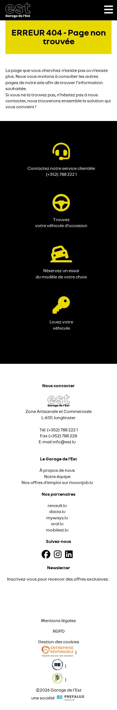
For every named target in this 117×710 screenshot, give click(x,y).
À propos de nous (57, 470)
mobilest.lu (57, 530)
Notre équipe (57, 477)
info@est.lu (64, 442)
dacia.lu (57, 512)
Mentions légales (58, 621)
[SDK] (57, 679)
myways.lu (57, 518)
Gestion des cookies (58, 642)
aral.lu (57, 524)
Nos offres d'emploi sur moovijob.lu (57, 482)
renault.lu (57, 506)
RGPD (58, 631)
